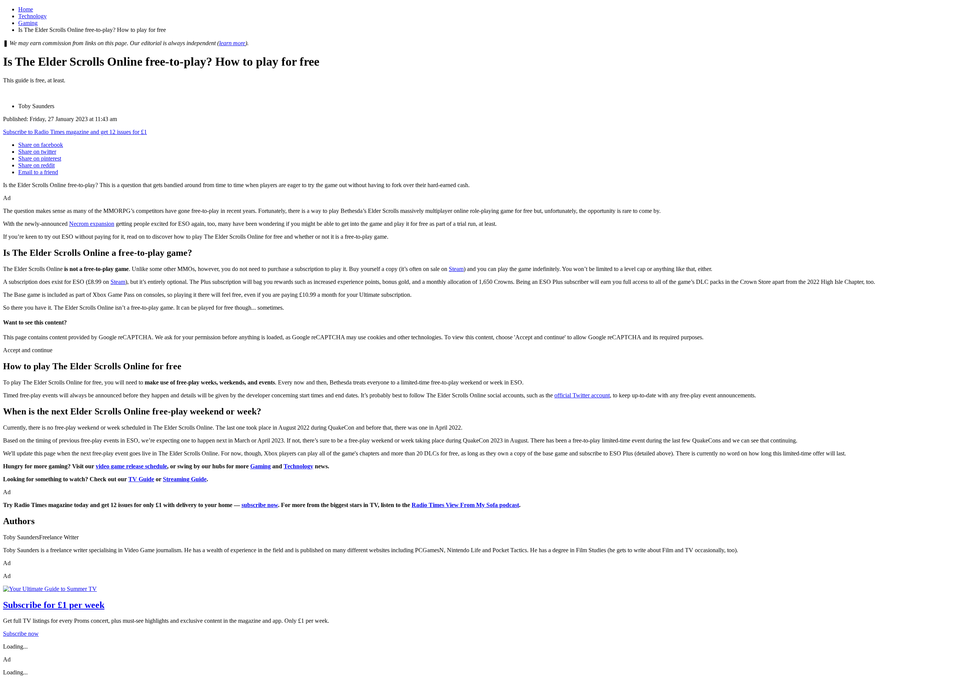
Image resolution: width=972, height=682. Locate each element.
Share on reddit (36, 165)
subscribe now (259, 505)
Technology (32, 16)
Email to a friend (38, 172)
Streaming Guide (185, 479)
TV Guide (141, 479)
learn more (232, 43)
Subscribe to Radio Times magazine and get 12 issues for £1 (75, 132)
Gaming (28, 23)
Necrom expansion (91, 224)
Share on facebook (40, 145)
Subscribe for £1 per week (53, 605)
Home (25, 9)
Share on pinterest (39, 158)
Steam (456, 269)
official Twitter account (582, 395)
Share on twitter (37, 151)
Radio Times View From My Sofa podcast (465, 505)
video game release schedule (131, 466)
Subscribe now (21, 633)
